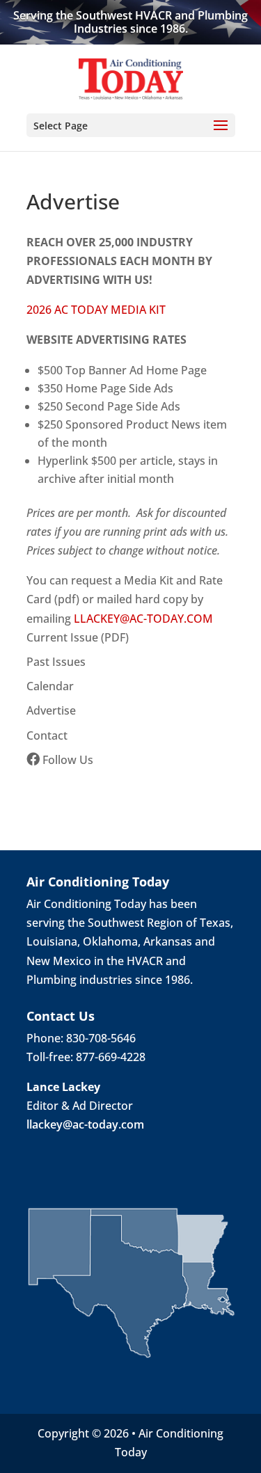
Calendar (50, 686)
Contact (47, 735)
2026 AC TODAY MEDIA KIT (96, 309)
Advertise (51, 710)
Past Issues (56, 661)
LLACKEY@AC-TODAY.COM (143, 618)
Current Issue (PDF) (77, 637)
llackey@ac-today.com (85, 1124)
